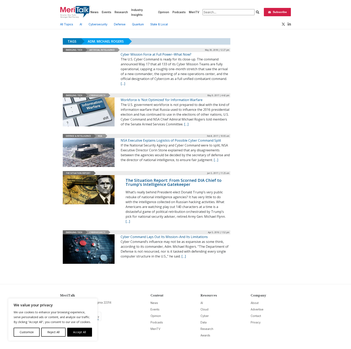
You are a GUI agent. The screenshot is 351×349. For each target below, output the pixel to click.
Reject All (53, 332)
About (255, 303)
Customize (27, 332)
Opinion (163, 12)
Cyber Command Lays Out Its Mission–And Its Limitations (164, 237)
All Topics (66, 24)
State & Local (159, 24)
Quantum (138, 24)
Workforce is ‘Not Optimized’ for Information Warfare (162, 100)
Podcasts (179, 12)
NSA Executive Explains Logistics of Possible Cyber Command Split (171, 140)
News (94, 12)
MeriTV (194, 12)
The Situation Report (78, 173)
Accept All (79, 332)
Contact (256, 316)
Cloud (204, 309)
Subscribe (280, 12)
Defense (120, 24)
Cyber (204, 316)
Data (203, 322)
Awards (205, 335)
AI (81, 24)
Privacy (256, 322)
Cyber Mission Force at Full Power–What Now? (156, 54)
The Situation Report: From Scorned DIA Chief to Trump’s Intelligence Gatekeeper (173, 182)
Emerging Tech (74, 49)
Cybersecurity (98, 24)
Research (121, 12)
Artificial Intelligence (102, 49)
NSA (100, 136)
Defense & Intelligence (78, 136)
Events (106, 12)
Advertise (257, 309)
